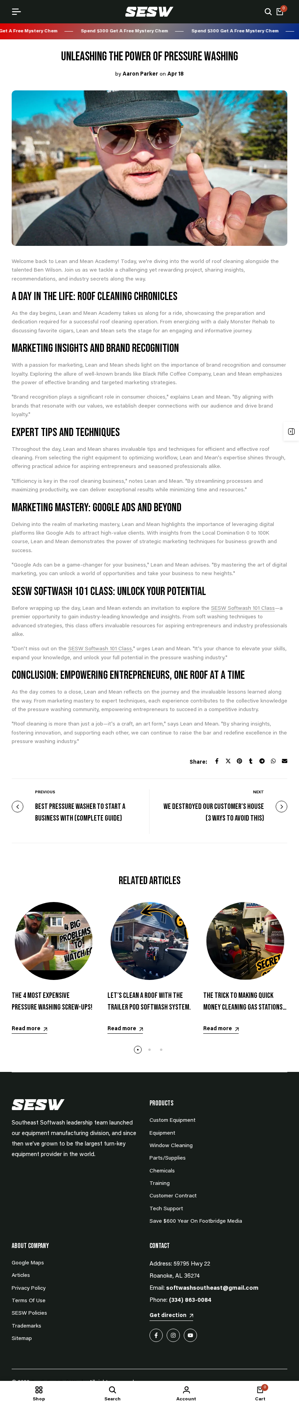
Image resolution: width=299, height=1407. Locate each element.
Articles (21, 1275)
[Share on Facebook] (217, 761)
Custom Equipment (172, 1120)
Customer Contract (173, 1196)
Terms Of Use (29, 1301)
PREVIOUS (45, 792)
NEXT (258, 792)
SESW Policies (29, 1313)
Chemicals (162, 1171)
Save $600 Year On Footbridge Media (196, 1221)
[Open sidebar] (291, 431)
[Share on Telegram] (262, 761)
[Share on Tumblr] (250, 761)
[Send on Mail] (284, 761)
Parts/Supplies (168, 1158)
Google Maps (28, 1263)
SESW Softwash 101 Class (243, 608)
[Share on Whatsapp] (273, 761)
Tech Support (166, 1209)
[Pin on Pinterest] (239, 761)
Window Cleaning (171, 1146)
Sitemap (22, 1339)
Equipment (162, 1133)
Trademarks (26, 1326)
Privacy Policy (29, 1288)
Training (160, 1183)
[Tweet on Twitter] (228, 761)
